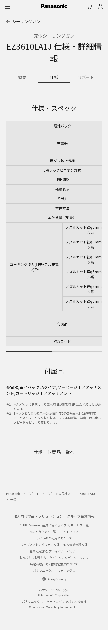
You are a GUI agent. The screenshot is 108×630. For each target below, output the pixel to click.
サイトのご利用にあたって (54, 538)
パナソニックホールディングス (54, 570)
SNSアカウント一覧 (43, 531)
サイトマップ (69, 531)
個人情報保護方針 (75, 544)
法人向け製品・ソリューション (38, 516)
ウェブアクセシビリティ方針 (40, 544)
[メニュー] (7, 6)
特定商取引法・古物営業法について (54, 564)
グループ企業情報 (81, 516)
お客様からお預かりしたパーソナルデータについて (54, 557)
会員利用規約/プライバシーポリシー (54, 551)
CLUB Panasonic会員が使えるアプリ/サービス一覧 (54, 525)
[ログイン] (100, 6)
